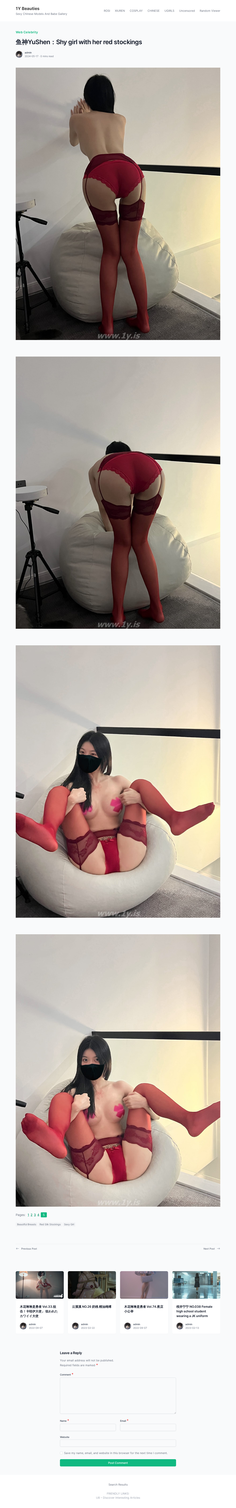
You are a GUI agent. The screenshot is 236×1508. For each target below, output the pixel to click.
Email (124, 1420)
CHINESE (154, 10)
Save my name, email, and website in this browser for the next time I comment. (116, 1453)
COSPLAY (136, 10)
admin (28, 52)
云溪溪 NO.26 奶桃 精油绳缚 (91, 1306)
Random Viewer (210, 10)
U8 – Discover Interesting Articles (118, 1497)
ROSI (107, 10)
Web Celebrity (27, 32)
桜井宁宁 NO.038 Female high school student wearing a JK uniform (194, 1311)
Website (64, 1437)
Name (64, 1420)
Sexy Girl (69, 1224)
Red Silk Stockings (50, 1224)
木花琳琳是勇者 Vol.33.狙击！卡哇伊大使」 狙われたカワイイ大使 (39, 1311)
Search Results (118, 1484)
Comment (66, 1374)
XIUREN (120, 10)
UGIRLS (169, 10)
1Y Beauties (27, 8)
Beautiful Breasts (26, 1224)
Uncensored (187, 10)
